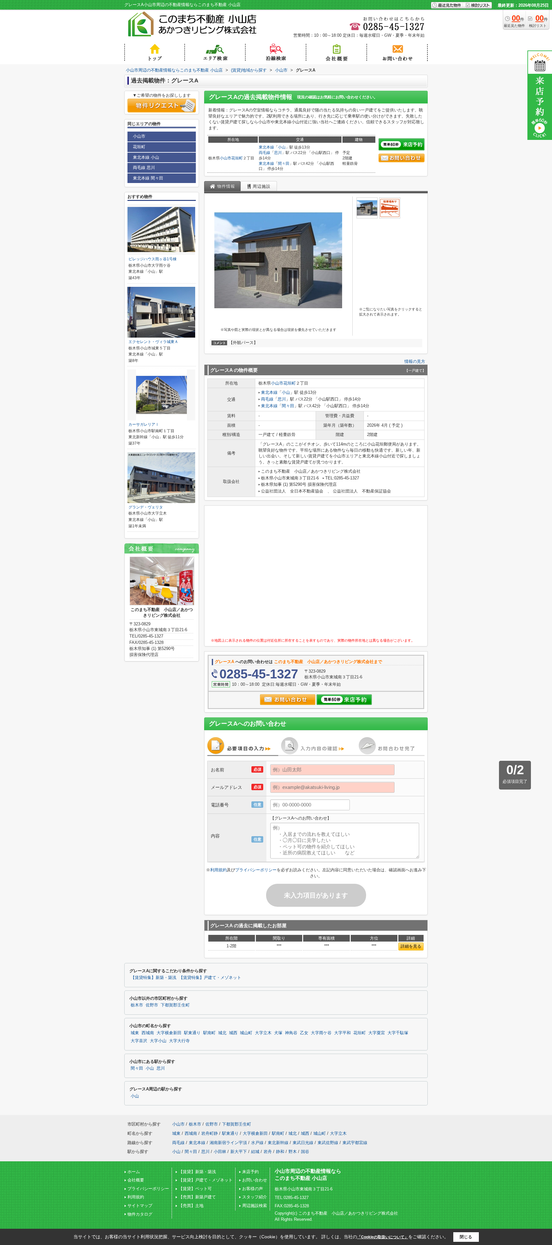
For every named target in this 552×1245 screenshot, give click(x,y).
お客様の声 (252, 1188)
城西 (233, 1033)
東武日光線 (303, 1142)
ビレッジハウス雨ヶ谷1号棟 (152, 259)
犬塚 (278, 1033)
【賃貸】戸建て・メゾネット (206, 1180)
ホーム (133, 1171)
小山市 (225, 158)
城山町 (246, 1033)
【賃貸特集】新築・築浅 (153, 977)
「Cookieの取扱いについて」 (382, 1237)
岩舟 (268, 1151)
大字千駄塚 (397, 1033)
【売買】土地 (191, 1205)
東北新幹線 (278, 1142)
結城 (255, 1151)
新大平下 (238, 1151)
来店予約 (250, 1171)
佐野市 (152, 1005)
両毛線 (264, 152)
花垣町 (237, 158)
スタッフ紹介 (254, 1197)
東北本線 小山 (146, 157)
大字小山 (158, 1041)
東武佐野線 (328, 1142)
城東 (135, 1033)
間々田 (283, 163)
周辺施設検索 (254, 1205)
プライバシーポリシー (256, 869)
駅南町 (209, 1033)
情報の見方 (414, 361)
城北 (222, 1033)
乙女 (304, 1033)
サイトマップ (139, 1205)
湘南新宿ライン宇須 (228, 1142)
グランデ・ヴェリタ (145, 507)
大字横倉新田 (169, 1033)
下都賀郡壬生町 (175, 1005)
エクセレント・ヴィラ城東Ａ (153, 342)
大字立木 (263, 1033)
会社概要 (135, 1180)
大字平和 (342, 1033)
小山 (282, 147)
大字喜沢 (139, 1041)
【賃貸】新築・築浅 (197, 1171)
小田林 (220, 1151)
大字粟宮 (376, 1033)
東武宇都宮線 (354, 1142)
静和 (280, 1151)
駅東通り (192, 1033)
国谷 (305, 1151)
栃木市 (137, 1005)
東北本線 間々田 (148, 178)
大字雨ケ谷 (321, 1033)
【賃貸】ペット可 (195, 1188)
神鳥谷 (291, 1033)
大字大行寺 (179, 1041)
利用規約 (218, 869)
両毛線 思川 (144, 167)
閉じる (466, 1236)
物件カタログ (139, 1214)
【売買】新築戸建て (197, 1197)
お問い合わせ (254, 1180)
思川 (278, 152)
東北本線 (266, 147)
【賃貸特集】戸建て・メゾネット (210, 977)
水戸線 (257, 1142)
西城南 (148, 1033)
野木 (292, 1151)
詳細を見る (411, 946)
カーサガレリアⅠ (143, 424)
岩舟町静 (209, 1133)
